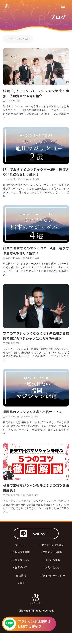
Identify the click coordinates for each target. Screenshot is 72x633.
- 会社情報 (20, 575)
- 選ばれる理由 (52, 560)
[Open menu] (63, 6)
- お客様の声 (20, 567)
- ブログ (20, 582)
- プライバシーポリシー (52, 575)
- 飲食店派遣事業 (20, 552)
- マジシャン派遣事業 (52, 545)
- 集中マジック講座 (51, 552)
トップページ (12, 39)
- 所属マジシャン (20, 560)
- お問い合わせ (52, 567)
